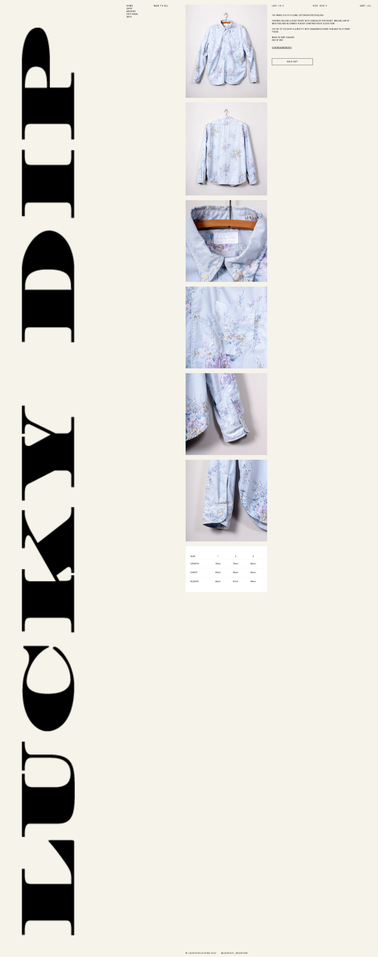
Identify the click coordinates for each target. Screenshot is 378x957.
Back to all (161, 6)
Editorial (132, 14)
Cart (365, 6)
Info (129, 17)
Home (130, 6)
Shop (129, 9)
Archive (131, 12)
